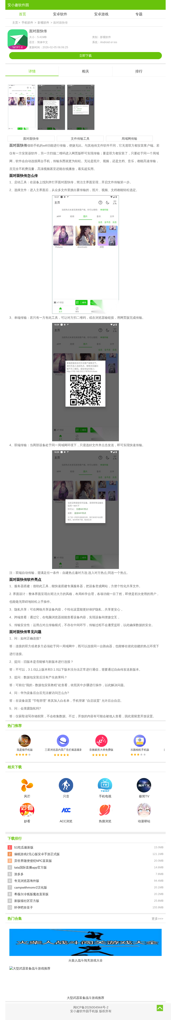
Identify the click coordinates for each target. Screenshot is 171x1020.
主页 (15, 22)
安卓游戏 (101, 14)
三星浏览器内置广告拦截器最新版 (63, 749)
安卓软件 (60, 14)
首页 (22, 14)
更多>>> (157, 918)
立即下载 (85, 55)
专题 (138, 14)
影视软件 (43, 22)
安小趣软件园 (18, 5)
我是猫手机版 (25, 749)
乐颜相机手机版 (139, 749)
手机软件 (27, 22)
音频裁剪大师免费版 (101, 749)
